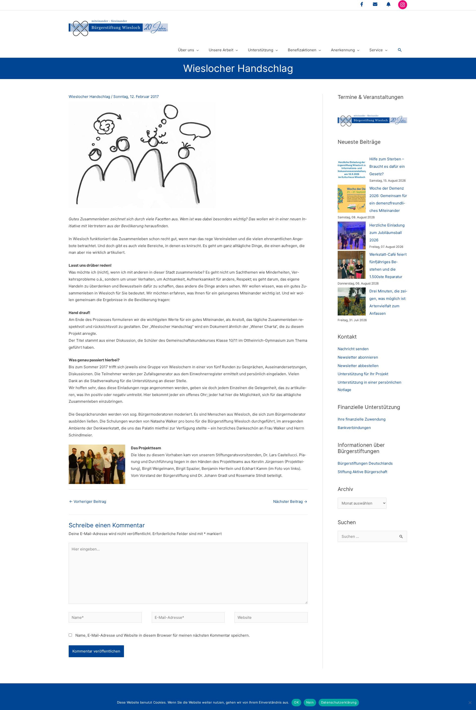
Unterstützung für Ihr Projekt (363, 373)
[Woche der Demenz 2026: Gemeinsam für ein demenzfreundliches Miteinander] (352, 199)
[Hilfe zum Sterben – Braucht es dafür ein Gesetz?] (352, 169)
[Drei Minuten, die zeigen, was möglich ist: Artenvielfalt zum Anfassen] (352, 301)
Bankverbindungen (354, 427)
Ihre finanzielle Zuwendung (362, 419)
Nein (310, 702)
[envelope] (375, 4)
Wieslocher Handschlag (89, 96)
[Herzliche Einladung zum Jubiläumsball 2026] (352, 236)
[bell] (388, 4)
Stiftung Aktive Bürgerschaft (362, 471)
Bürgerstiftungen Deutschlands (365, 463)
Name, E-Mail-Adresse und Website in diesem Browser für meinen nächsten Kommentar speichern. (162, 635)
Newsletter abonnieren (358, 357)
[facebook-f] (361, 4)
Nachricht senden (353, 348)
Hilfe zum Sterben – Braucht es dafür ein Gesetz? (387, 166)
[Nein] (469, 702)
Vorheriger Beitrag (87, 501)
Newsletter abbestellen (358, 365)
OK (296, 702)
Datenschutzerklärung (339, 702)
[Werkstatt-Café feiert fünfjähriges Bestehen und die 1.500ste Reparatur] (352, 265)
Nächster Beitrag (290, 501)
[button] (399, 50)
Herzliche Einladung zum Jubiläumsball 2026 (387, 232)
